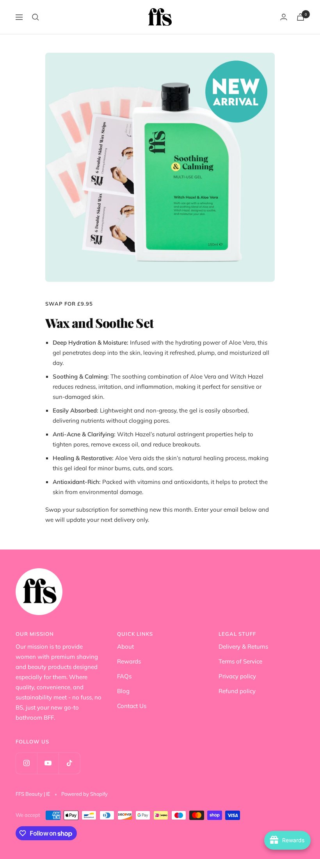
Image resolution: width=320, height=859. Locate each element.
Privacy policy (237, 676)
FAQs (124, 676)
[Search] (35, 17)
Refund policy (237, 691)
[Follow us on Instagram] (26, 763)
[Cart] (300, 17)
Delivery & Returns (243, 646)
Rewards (129, 661)
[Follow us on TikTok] (69, 763)
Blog (123, 691)
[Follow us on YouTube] (48, 763)
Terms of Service (240, 661)
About (125, 646)
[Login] (283, 17)
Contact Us (131, 706)
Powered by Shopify (84, 794)
